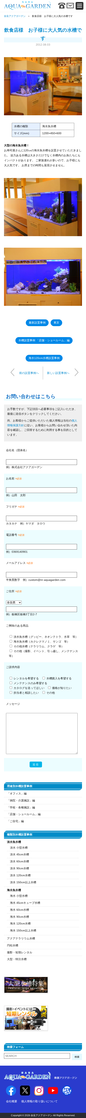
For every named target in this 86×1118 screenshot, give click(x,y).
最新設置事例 (37, 322)
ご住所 (14, 591)
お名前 (10, 478)
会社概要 (11, 1101)
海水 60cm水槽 (19, 909)
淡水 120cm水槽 (20, 875)
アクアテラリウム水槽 (21, 938)
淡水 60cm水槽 (19, 861)
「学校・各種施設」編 (21, 807)
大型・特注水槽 (17, 959)
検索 (77, 1056)
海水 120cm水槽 (20, 923)
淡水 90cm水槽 (19, 868)
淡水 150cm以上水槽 (23, 882)
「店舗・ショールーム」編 (24, 814)
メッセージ (13, 703)
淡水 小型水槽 (19, 847)
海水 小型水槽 (19, 895)
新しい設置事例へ (58, 372)
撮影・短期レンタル (19, 952)
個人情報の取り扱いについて (39, 1101)
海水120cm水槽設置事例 (44, 358)
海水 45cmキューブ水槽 (25, 902)
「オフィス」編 (17, 793)
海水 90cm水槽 (19, 916)
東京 (56, 322)
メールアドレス (16, 562)
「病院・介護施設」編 (21, 800)
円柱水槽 (12, 945)
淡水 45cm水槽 (19, 854)
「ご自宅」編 (15, 821)
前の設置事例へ (29, 372)
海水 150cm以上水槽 (23, 930)
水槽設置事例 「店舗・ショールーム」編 (44, 340)
